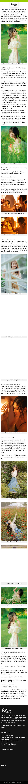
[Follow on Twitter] (9, 744)
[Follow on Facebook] (2, 744)
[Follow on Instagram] (5, 744)
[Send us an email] (12, 744)
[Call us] (14, 744)
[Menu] (2, 4)
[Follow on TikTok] (7, 744)
